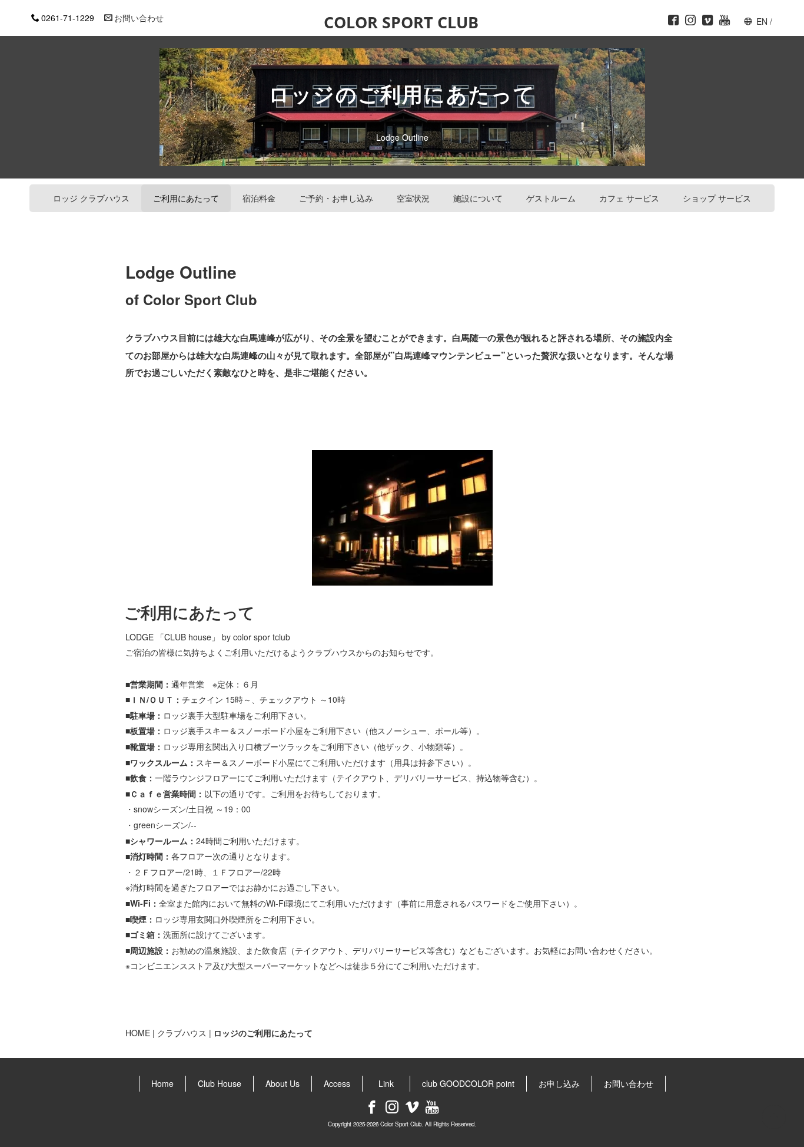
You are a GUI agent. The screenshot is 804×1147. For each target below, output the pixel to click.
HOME (137, 1033)
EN (762, 21)
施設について (478, 198)
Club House (219, 1083)
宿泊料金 (258, 198)
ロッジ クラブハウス (91, 198)
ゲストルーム (551, 198)
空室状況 (413, 198)
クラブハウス (182, 1033)
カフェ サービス (629, 198)
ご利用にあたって (186, 198)
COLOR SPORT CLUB (401, 22)
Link (390, 1083)
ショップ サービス (717, 198)
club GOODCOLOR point (468, 1083)
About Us (282, 1083)
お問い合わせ (139, 18)
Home (162, 1083)
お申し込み (559, 1083)
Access (337, 1083)
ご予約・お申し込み (336, 198)
